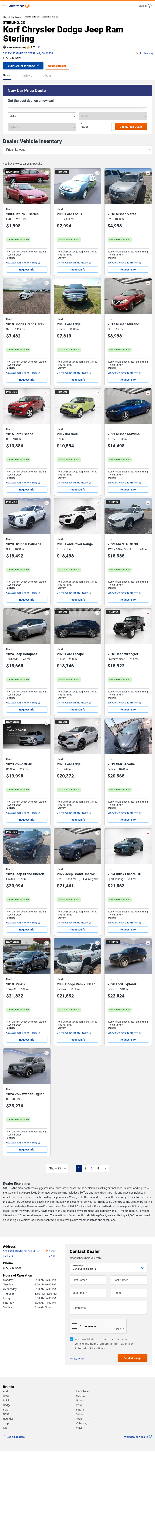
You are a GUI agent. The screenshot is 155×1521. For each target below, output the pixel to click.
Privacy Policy (77, 1358)
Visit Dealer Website (21, 66)
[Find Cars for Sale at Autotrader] (19, 6)
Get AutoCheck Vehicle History (21, 262)
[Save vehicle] (46, 173)
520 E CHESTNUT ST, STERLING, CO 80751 (28, 53)
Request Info (26, 269)
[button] (145, 5)
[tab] (7, 75)
